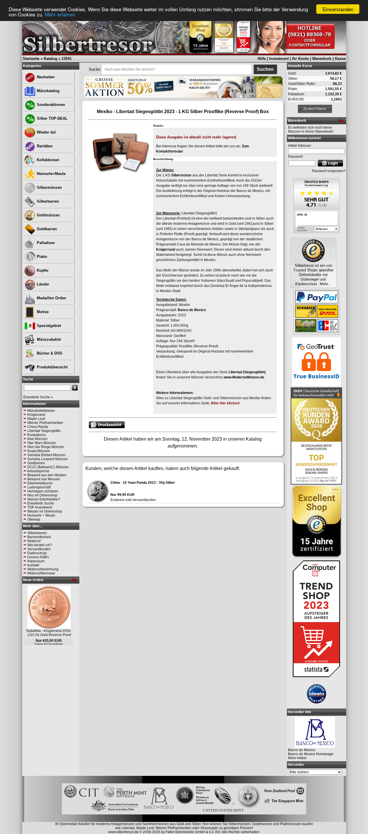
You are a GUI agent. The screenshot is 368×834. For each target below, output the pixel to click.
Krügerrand (36, 415)
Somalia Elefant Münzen (46, 455)
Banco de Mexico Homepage (311, 754)
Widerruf (34, 541)
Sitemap (33, 519)
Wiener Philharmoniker (45, 423)
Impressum (36, 561)
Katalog (50, 58)
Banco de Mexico (192, 310)
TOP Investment (39, 507)
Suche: (95, 69)
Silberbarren (47, 201)
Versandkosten (39, 549)
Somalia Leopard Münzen (47, 459)
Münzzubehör (48, 339)
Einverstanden (338, 9)
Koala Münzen (38, 451)
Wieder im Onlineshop (44, 511)
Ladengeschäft (39, 487)
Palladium (45, 243)
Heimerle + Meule (41, 515)
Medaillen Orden (51, 298)
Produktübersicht (52, 367)
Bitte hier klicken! (225, 403)
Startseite (31, 58)
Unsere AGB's (38, 557)
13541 (67, 58)
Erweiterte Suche (40, 503)
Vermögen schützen (42, 491)
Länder (42, 284)
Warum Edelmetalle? (43, 499)
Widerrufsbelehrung (42, 569)
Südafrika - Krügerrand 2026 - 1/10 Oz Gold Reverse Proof (49, 633)
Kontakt (33, 565)
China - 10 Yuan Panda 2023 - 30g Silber (142, 483)
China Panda (37, 427)
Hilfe (262, 58)
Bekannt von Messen (43, 479)
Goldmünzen (48, 215)
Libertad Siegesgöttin (44, 431)
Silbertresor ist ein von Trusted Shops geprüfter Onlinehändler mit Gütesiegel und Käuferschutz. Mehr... (313, 274)
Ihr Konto (300, 58)
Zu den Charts (314, 109)
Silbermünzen (49, 187)
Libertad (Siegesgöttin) (247, 372)
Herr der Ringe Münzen (45, 447)
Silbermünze (181, 175)
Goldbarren (46, 229)
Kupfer (42, 270)
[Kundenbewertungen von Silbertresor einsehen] (317, 231)
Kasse (340, 58)
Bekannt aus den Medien (46, 475)
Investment (279, 58)
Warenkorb (321, 58)
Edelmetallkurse (40, 483)
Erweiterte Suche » (38, 397)
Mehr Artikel (297, 758)
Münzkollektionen (41, 411)
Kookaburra (36, 435)
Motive (42, 312)
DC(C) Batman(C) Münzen (48, 467)
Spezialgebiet (48, 325)
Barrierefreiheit (39, 537)
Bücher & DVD (49, 353)
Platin (41, 256)
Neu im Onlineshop (42, 495)
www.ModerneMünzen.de (244, 377)
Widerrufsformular (41, 573)
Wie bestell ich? (39, 545)
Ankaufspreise (38, 471)
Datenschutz (37, 553)
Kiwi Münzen (37, 439)
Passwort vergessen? (329, 171)
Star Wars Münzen (41, 443)
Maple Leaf (36, 419)
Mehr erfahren (60, 14)
